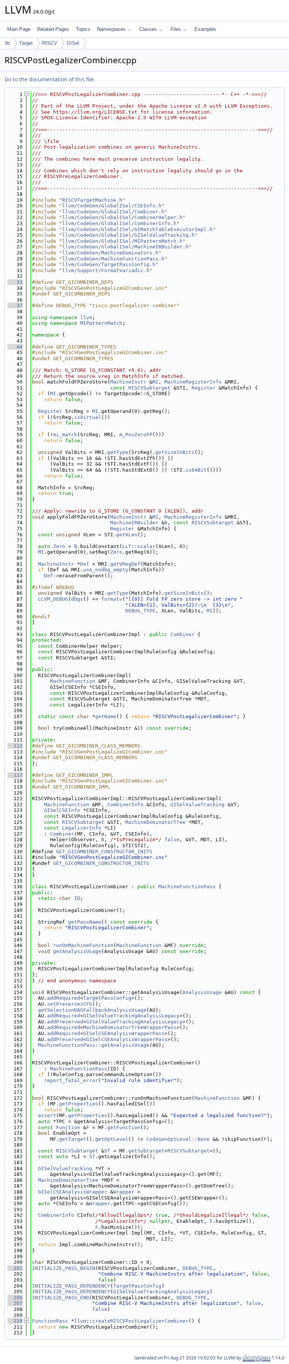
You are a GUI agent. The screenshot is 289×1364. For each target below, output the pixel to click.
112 (15, 746)
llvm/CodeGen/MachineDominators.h (110, 253)
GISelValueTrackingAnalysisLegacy (131, 1015)
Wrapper (123, 1192)
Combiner (182, 634)
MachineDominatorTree (155, 822)
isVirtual (87, 417)
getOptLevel (111, 1139)
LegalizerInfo (81, 828)
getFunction (123, 1127)
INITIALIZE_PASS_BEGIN (63, 1268)
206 (15, 1297)
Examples (205, 29)
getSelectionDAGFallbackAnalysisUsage (92, 1010)
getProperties (78, 1104)
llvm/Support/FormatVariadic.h (105, 270)
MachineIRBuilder (134, 522)
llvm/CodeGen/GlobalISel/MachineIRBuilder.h (125, 247)
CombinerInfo (125, 804)
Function (68, 1127)
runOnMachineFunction (83, 945)
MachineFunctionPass (187, 886)
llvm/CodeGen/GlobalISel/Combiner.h (113, 212)
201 (15, 1268)
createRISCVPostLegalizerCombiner (140, 1321)
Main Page (18, 29)
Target (26, 43)
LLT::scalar (138, 546)
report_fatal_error (71, 1080)
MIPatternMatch (101, 323)
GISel (73, 43)
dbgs (77, 599)
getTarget (72, 1139)
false (171, 839)
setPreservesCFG (69, 1004)
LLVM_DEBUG (53, 599)
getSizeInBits (175, 452)
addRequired (63, 998)
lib (7, 43)
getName (105, 716)
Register (204, 388)
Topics (83, 29)
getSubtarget (146, 1151)
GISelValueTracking (197, 804)
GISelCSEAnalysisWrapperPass (123, 1033)
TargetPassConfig (107, 998)
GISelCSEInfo (62, 810)
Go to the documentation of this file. (50, 79)
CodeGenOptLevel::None (178, 1139)
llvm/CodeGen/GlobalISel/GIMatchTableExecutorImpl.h (137, 229)
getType (117, 452)
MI (155, 382)
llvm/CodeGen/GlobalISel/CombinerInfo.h (119, 223)
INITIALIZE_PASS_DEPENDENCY (71, 1286)
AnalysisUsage (202, 992)
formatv (111, 599)
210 (15, 1321)
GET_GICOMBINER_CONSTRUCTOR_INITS (104, 851)
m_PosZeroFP (135, 434)
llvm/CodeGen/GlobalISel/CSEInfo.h (111, 206)
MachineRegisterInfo (193, 382)
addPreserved (65, 1022)
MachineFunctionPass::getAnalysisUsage (93, 1045)
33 (15, 282)
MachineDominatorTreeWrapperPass (129, 1027)
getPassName (84, 922)
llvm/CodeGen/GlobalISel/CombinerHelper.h (122, 217)
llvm (86, 317)
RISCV (49, 43)
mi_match (65, 434)
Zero (59, 546)
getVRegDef (125, 564)
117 (15, 775)
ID (77, 898)
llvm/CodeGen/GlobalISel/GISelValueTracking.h (128, 235)
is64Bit (196, 470)
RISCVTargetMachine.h (92, 200)
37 (15, 305)
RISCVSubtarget (149, 388)
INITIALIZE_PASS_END (60, 1297)
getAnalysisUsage (77, 951)
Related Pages (53, 29)
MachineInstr (128, 382)
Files (175, 29)
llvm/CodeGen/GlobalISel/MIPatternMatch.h (122, 241)
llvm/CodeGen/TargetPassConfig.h (108, 264)
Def (84, 564)
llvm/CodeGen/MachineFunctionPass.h (113, 259)
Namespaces (111, 29)
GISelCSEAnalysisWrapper (72, 1192)
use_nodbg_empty (105, 569)
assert (47, 1115)
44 (15, 347)
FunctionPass (50, 1321)
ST (107, 1151)
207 (15, 1303)
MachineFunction (72, 681)
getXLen (126, 534)
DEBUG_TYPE (140, 610)
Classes (148, 29)
